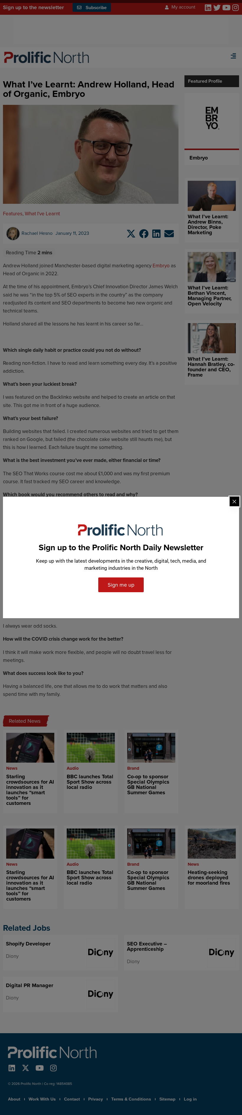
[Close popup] (234, 501)
